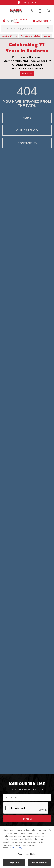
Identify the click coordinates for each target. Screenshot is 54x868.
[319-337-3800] (40, 10)
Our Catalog (27, 130)
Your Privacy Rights (27, 854)
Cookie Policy (15, 848)
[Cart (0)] (48, 10)
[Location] (31, 10)
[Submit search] (48, 28)
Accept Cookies (39, 862)
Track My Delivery (29, 2)
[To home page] (16, 11)
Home (27, 117)
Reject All (14, 862)
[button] (5, 10)
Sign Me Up (27, 818)
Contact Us (27, 143)
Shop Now (27, 74)
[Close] (50, 830)
